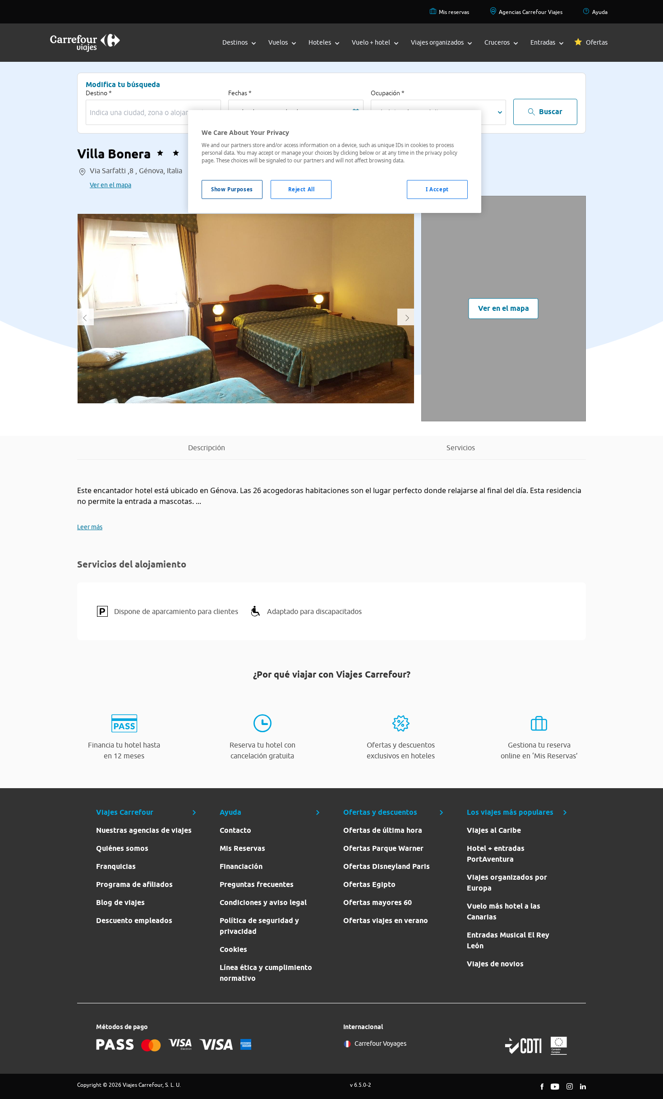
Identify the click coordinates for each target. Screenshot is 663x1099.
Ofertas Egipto (369, 884)
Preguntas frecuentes (257, 884)
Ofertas (597, 42)
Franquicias (116, 866)
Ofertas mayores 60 (377, 902)
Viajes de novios (495, 964)
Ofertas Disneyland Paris (386, 866)
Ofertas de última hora (382, 830)
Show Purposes (232, 189)
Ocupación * (388, 93)
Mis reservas (454, 12)
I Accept (437, 189)
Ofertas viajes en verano (385, 920)
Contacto (235, 830)
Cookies (233, 949)
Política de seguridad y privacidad (259, 926)
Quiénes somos (122, 848)
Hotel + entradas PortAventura (496, 854)
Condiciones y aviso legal (263, 902)
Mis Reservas (242, 848)
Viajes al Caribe (494, 830)
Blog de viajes (120, 902)
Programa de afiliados (134, 884)
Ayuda (600, 12)
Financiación (241, 866)
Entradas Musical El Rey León (508, 940)
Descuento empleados (134, 920)
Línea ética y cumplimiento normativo (266, 973)
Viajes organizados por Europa (507, 882)
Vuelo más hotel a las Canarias (503, 911)
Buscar (550, 111)
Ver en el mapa (110, 185)
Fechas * (240, 93)
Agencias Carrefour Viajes (530, 12)
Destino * (99, 93)
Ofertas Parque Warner (383, 848)
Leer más (89, 527)
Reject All (301, 189)
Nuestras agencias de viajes (144, 830)
